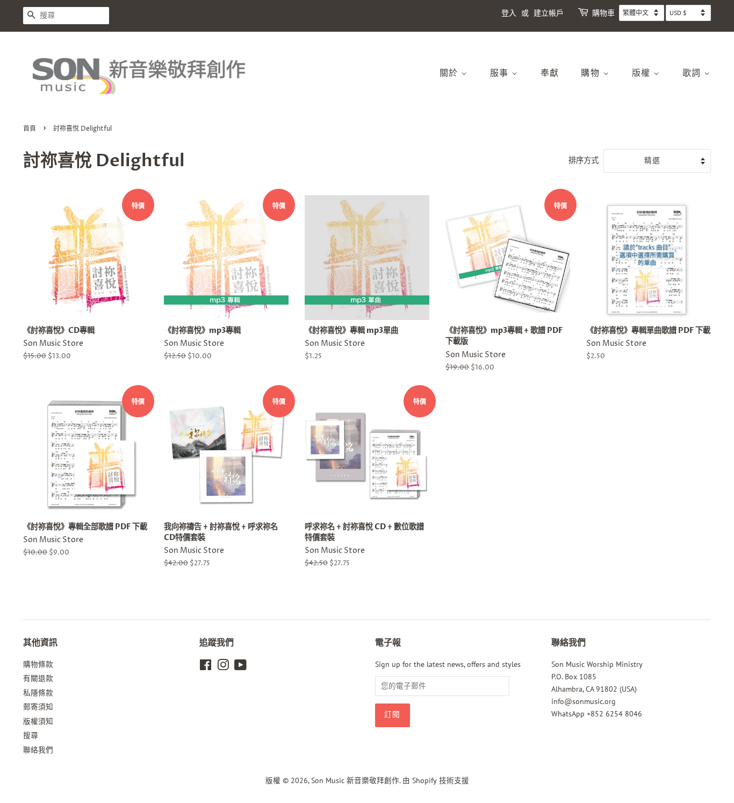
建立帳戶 (549, 13)
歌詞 (693, 73)
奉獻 (550, 73)
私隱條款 (38, 693)
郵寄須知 (38, 707)
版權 (643, 73)
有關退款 (38, 678)
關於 (451, 73)
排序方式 (584, 160)
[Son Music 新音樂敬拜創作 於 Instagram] (223, 667)
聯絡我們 (38, 750)
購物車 (603, 13)
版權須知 (38, 721)
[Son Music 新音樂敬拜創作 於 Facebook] (205, 667)
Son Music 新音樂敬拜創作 (355, 780)
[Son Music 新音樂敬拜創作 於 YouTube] (240, 667)
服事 (501, 73)
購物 (592, 73)
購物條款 (38, 664)
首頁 (29, 128)
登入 (508, 13)
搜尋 (30, 735)
